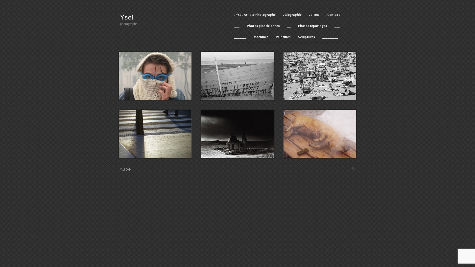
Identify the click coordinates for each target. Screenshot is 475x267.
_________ (330, 37)
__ (289, 25)
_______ (240, 37)
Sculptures (306, 37)
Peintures (283, 37)
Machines (261, 37)
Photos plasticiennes (263, 25)
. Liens (314, 14)
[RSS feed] (353, 169)
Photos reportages (312, 25)
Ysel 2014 (126, 169)
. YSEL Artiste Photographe (255, 14)
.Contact (333, 14)
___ (236, 25)
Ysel (126, 17)
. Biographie (292, 14)
